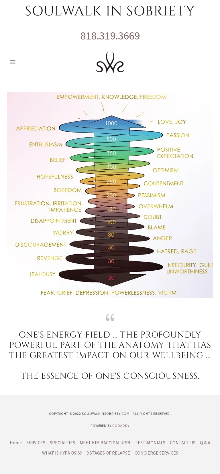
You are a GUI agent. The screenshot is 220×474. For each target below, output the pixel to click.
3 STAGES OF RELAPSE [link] (108, 453)
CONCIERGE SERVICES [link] (156, 453)
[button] (22, 62)
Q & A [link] (205, 442)
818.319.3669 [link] (110, 35)
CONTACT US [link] (182, 442)
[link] (110, 62)
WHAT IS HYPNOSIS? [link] (62, 453)
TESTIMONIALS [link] (150, 442)
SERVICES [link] (35, 442)
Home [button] (16, 442)
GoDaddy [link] (120, 425)
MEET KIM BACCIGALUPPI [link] (105, 442)
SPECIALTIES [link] (62, 442)
